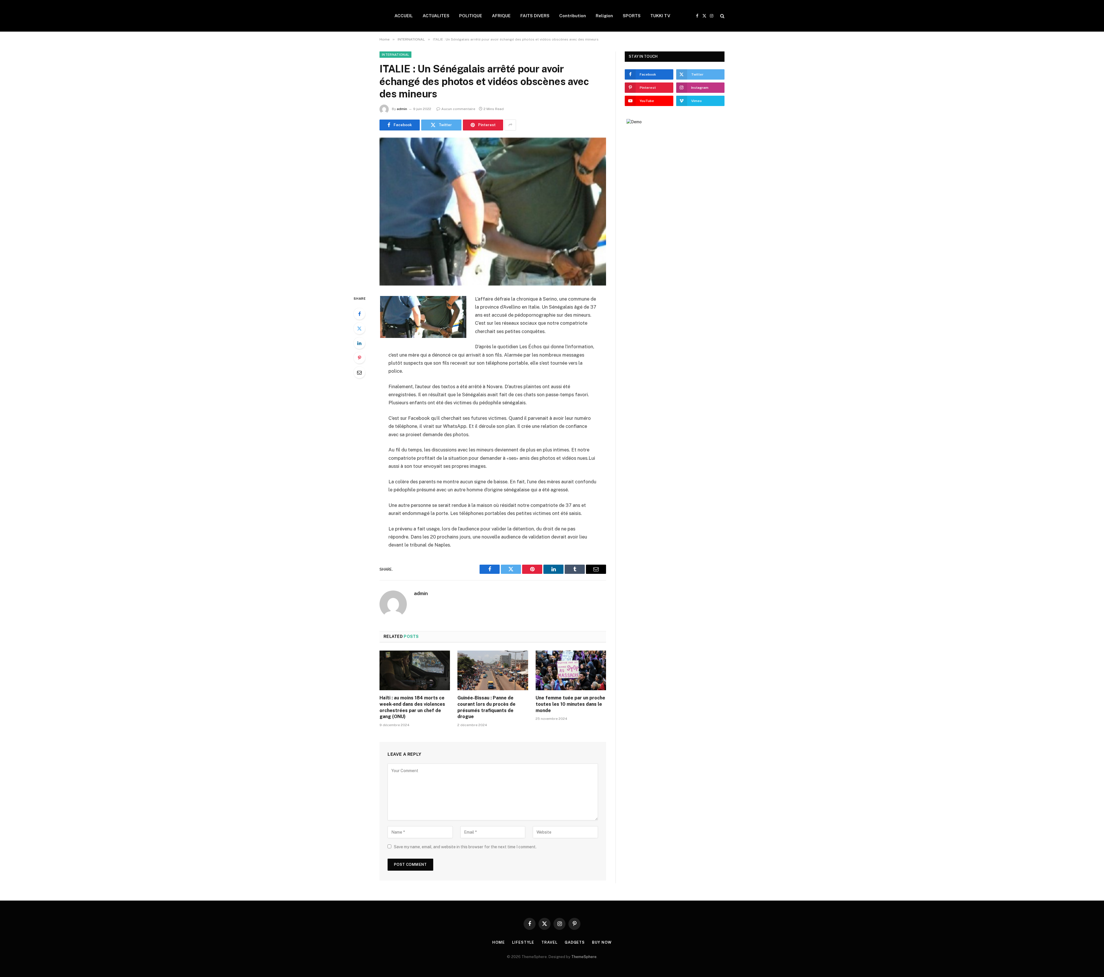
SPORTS (632, 15)
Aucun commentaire (458, 109)
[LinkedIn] (359, 343)
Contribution (572, 15)
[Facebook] (359, 314)
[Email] (359, 372)
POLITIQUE (470, 15)
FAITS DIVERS (534, 15)
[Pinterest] (359, 358)
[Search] (721, 15)
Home (498, 942)
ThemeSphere (584, 957)
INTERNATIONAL (395, 54)
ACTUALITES (436, 15)
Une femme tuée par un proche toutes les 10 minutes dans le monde (570, 704)
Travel (549, 942)
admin (402, 109)
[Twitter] (359, 328)
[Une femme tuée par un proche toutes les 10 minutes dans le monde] (571, 670)
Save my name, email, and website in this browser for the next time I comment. (465, 847)
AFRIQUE (501, 15)
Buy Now (602, 942)
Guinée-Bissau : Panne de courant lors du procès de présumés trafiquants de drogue (486, 707)
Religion (604, 15)
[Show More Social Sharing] (510, 125)
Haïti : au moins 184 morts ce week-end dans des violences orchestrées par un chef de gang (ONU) (412, 707)
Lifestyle (523, 942)
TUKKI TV (660, 15)
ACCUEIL (403, 15)
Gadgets (575, 942)
